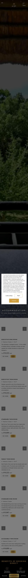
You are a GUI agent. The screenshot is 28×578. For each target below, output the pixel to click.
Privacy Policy (20, 280)
